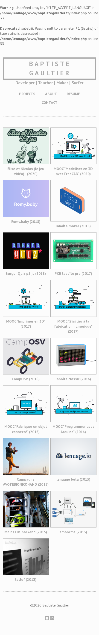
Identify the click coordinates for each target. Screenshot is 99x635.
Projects (27, 93)
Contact (50, 102)
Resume (73, 93)
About (51, 93)
